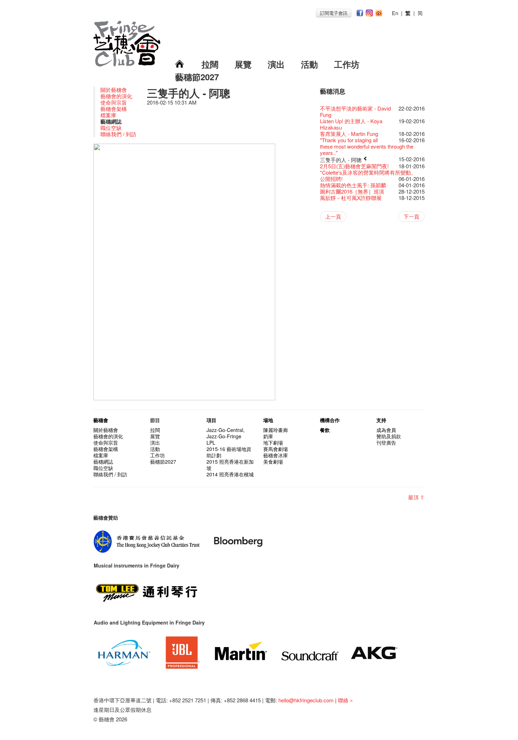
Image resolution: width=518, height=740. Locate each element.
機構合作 (330, 420)
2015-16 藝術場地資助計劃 (228, 452)
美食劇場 (273, 461)
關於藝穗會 (113, 89)
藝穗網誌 (103, 461)
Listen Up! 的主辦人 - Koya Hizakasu (351, 124)
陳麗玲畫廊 (275, 429)
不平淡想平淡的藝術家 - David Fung (355, 111)
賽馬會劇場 (275, 448)
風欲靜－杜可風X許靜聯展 (351, 197)
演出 (276, 64)
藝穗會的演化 (116, 96)
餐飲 (325, 429)
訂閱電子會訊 (333, 13)
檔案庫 (108, 115)
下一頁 (411, 216)
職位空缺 (111, 127)
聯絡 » (345, 700)
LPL (210, 442)
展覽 (243, 64)
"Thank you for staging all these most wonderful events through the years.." (366, 146)
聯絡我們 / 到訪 (118, 134)
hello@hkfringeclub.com (306, 700)
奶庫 (268, 436)
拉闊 (210, 64)
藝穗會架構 (113, 108)
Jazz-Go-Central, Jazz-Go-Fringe (225, 433)
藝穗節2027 (197, 77)
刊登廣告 (386, 442)
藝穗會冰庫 (275, 455)
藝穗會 (100, 420)
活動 (309, 64)
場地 (268, 420)
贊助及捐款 (388, 436)
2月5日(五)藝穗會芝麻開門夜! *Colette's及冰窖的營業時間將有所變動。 (368, 169)
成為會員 (386, 429)
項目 (211, 420)
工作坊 (346, 64)
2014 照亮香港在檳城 (230, 474)
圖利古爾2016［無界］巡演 (352, 191)
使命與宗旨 (113, 102)
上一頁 (333, 216)
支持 (381, 420)
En (395, 13)
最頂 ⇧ (416, 497)
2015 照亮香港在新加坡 (230, 464)
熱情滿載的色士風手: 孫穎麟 (353, 185)
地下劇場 (273, 442)
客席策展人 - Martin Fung (349, 133)
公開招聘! (331, 178)
